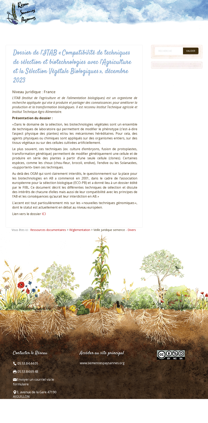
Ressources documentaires (48, 230)
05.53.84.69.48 (27, 371)
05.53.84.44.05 (27, 363)
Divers (132, 230)
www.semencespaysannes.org (102, 363)
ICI (44, 214)
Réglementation (79, 230)
